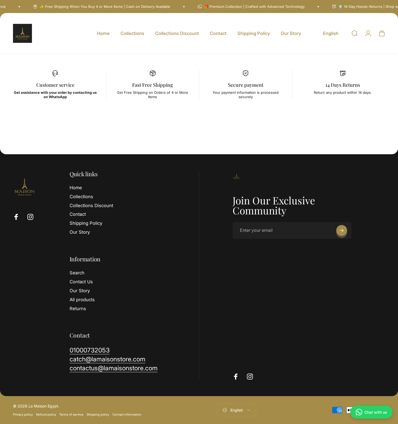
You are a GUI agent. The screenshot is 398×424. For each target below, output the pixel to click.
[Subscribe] (341, 230)
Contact (78, 214)
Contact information (126, 414)
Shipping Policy (86, 223)
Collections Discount (91, 205)
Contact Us (81, 281)
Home (76, 187)
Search (77, 272)
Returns (78, 308)
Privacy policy (23, 414)
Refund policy (46, 414)
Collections (81, 196)
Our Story (80, 232)
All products (82, 299)
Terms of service (71, 414)
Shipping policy (98, 414)
